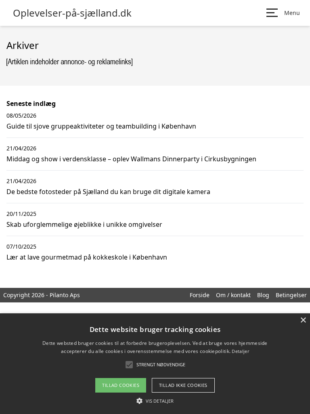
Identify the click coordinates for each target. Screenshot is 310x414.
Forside (199, 295)
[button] (155, 401)
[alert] (155, 363)
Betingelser (291, 295)
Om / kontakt (233, 295)
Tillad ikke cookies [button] (183, 385)
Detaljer (240, 351)
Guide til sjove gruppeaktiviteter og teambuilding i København (101, 126)
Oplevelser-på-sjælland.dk (72, 12)
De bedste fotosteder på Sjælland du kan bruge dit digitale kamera (108, 191)
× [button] (303, 320)
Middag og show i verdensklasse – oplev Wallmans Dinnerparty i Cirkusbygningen (131, 158)
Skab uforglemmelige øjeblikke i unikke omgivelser (84, 224)
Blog (263, 295)
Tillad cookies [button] (120, 385)
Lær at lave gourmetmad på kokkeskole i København (86, 257)
